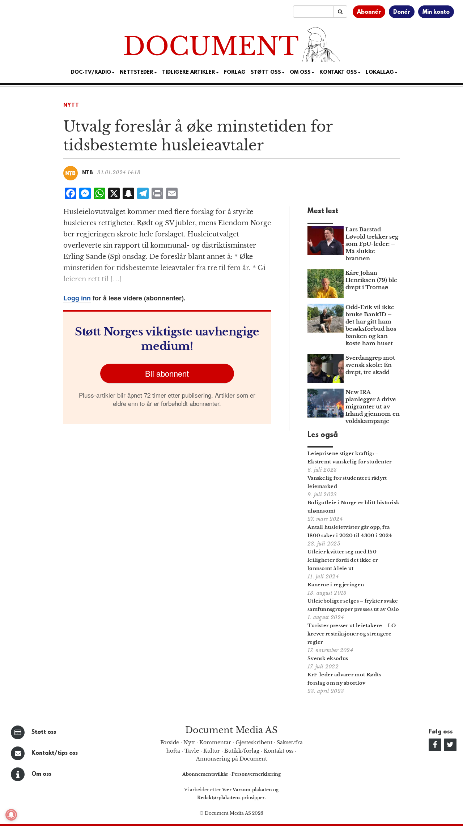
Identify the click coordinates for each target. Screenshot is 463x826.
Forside (169, 742)
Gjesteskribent (253, 742)
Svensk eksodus (327, 658)
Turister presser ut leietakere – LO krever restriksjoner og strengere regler (351, 633)
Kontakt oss (338, 72)
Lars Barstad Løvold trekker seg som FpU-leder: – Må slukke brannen (371, 244)
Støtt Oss (266, 72)
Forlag (235, 72)
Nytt (71, 105)
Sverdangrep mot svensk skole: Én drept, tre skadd (370, 365)
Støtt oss (43, 732)
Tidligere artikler (188, 72)
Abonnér (369, 12)
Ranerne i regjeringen (335, 585)
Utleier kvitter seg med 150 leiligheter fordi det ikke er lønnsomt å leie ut (342, 560)
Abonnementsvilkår (205, 774)
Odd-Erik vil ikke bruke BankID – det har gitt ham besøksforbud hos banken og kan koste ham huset (370, 325)
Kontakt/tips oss (54, 753)
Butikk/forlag (241, 751)
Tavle (191, 751)
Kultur (211, 751)
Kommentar (215, 742)
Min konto (436, 12)
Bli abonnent (167, 373)
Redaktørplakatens (219, 797)
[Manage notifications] (11, 815)
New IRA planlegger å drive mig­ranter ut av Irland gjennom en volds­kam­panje (372, 406)
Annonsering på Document (231, 759)
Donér (401, 12)
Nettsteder (136, 72)
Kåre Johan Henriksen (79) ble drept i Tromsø (371, 280)
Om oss (41, 774)
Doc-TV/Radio (91, 72)
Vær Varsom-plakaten (247, 789)
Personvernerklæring (256, 774)
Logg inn (77, 298)
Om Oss (300, 72)
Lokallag (380, 72)
